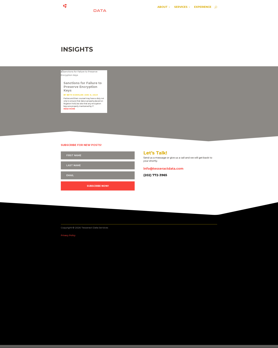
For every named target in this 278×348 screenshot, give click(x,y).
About (162, 7)
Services (181, 7)
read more (69, 109)
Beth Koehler (75, 95)
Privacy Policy (68, 235)
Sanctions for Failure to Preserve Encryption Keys (83, 86)
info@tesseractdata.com (163, 168)
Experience (202, 7)
